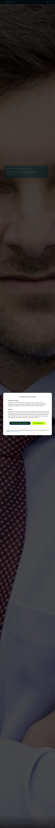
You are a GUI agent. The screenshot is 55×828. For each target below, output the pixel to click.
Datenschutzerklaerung (14, 431)
